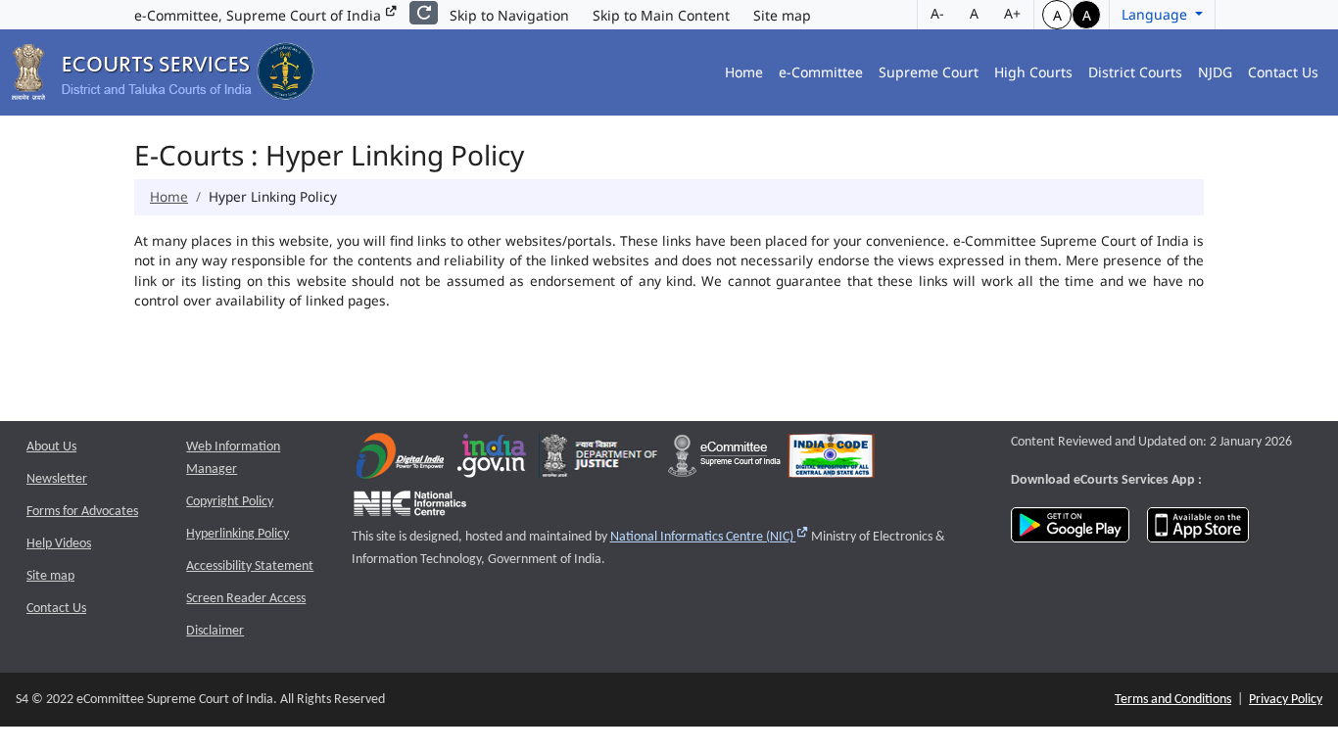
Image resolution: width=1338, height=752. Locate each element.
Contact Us (1283, 72)
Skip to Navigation (509, 15)
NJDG (1215, 72)
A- (937, 13)
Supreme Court (929, 72)
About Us (51, 447)
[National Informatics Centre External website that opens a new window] (410, 507)
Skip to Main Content (661, 15)
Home (744, 72)
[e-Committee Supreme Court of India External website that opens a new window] (724, 460)
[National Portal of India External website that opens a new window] (493, 460)
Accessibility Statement (249, 566)
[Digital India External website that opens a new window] (400, 460)
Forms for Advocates (82, 511)
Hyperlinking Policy (237, 534)
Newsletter (56, 479)
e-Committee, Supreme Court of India (259, 15)
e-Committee (821, 72)
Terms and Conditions (1173, 699)
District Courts (1135, 72)
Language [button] (1156, 14)
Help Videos (58, 544)
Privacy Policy (1285, 699)
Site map (782, 15)
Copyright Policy (229, 501)
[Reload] (423, 12)
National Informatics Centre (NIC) (709, 537)
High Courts (1033, 72)
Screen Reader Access (246, 598)
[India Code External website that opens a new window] (831, 460)
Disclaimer (215, 631)
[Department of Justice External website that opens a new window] (600, 460)
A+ (1012, 13)
